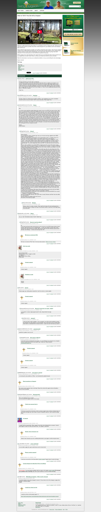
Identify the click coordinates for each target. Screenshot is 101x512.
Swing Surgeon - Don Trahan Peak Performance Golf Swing (28, 4)
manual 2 (33, 318)
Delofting (20, 70)
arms (19, 67)
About (36, 10)
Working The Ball (74, 43)
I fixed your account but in (31, 404)
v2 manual (25, 418)
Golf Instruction (21, 65)
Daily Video (21, 10)
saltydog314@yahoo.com (26, 343)
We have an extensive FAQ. (31, 234)
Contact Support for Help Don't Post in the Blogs (34, 463)
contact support (42, 459)
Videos (32, 213)
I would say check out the (31, 487)
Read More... (38, 507)
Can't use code (26, 246)
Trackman (35, 95)
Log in (34, 73)
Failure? (32, 131)
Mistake (34, 202)
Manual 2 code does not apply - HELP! (44, 308)
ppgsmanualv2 (36, 328)
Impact (19, 66)
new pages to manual (37, 372)
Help (64, 509)
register (37, 73)
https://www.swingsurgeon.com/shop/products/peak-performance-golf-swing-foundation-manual (39, 496)
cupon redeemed (34, 443)
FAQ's (66, 509)
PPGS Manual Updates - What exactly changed (37, 476)
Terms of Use (51, 509)
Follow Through (21, 68)
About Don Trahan (21, 504)
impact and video (30, 78)
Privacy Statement (58, 509)
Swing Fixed (38, 502)
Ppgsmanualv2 (36, 394)
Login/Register (77, 2)
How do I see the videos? (36, 222)
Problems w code (29, 274)
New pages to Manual (35, 337)
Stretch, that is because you (31, 431)
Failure (34, 105)
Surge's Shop (29, 10)
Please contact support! (30, 452)
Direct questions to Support (29, 381)
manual (26, 287)
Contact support (29, 262)
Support (42, 10)
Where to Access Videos (51, 241)
